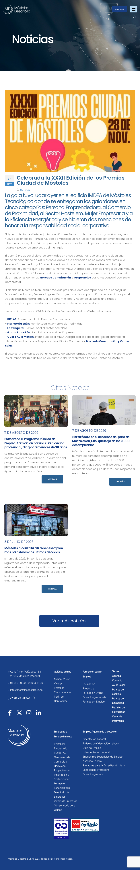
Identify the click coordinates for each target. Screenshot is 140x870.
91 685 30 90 (18, 682)
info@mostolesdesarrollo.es (26, 689)
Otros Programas (93, 774)
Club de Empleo (92, 747)
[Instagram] (29, 712)
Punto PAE (60, 752)
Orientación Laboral (94, 739)
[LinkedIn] (38, 712)
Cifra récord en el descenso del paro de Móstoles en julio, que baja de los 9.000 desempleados (100, 441)
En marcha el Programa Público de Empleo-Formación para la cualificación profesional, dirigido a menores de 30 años (35, 443)
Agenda (116, 675)
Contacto (119, 9)
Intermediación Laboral (96, 752)
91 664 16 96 (35, 682)
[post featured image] (36, 411)
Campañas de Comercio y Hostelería (62, 761)
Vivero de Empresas (65, 801)
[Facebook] (10, 712)
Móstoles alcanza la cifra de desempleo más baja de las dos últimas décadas (33, 550)
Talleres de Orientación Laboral (101, 743)
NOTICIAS (25, 189)
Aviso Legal (118, 684)
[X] (19, 712)
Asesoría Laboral (92, 760)
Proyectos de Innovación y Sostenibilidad (62, 775)
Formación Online (93, 692)
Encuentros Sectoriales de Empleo (102, 756)
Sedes (115, 671)
